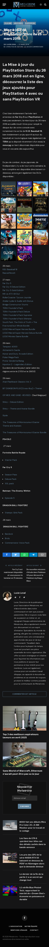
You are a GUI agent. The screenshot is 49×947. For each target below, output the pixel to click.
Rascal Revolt (9, 273)
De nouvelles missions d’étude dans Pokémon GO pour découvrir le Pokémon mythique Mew (36, 575)
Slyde (5, 415)
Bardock (9, 534)
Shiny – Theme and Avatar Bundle (19, 408)
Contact (34, 930)
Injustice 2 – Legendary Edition (17, 364)
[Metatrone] (24, 4)
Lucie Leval (11, 44)
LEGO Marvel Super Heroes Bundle (19, 329)
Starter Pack (11, 460)
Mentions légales (19, 930)
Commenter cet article (24, 694)
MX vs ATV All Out (11, 293)
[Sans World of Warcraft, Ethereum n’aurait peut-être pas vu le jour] (24, 754)
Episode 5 (10, 498)
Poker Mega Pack (11, 357)
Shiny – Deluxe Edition (13, 402)
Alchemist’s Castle (11, 350)
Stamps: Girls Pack (13, 512)
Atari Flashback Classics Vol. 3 (17, 381)
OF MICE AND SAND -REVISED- (17, 395)
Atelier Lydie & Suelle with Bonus (18, 301)
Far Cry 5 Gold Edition (13, 290)
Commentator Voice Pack (17, 542)
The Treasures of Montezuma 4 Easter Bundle (24, 432)
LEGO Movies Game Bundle (15, 336)
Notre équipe (31, 926)
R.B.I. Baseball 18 (10, 269)
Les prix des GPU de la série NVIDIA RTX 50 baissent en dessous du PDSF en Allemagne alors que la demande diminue (31, 860)
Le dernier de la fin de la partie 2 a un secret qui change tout (31, 877)
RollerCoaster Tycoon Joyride (17, 297)
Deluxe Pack (10, 479)
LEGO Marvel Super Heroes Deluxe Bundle (22, 333)
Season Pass (11, 474)
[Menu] (4, 5)
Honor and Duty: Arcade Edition (18, 353)
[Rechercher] (45, 5)
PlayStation (30, 23)
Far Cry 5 (7, 283)
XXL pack (9, 483)
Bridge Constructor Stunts (15, 304)
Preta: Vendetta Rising (13, 360)
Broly (7, 538)
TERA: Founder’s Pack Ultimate (17, 318)
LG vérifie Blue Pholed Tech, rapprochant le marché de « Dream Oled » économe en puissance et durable (32, 893)
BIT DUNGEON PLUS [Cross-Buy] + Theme (22, 388)
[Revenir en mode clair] (40, 4)
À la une (8, 23)
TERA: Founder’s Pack (13, 308)
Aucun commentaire (35, 47)
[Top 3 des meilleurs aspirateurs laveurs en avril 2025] (24, 718)
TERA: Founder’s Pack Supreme (17, 315)
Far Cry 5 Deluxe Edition (14, 286)
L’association (15, 926)
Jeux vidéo (18, 23)
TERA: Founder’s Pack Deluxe (16, 311)
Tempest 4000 (10, 346)
